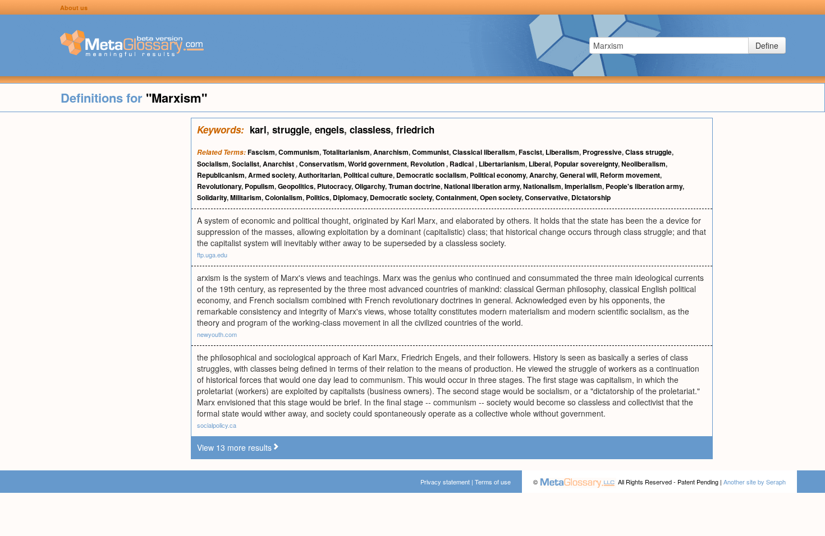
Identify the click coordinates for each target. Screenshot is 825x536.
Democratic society (401, 197)
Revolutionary (219, 186)
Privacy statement (445, 481)
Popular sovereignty (586, 164)
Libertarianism (502, 164)
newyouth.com (217, 334)
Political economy (498, 175)
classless (370, 129)
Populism (259, 186)
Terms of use (493, 481)
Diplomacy (349, 197)
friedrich (415, 129)
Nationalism (542, 186)
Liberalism (562, 152)
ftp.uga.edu (212, 254)
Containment (456, 197)
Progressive (602, 152)
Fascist (530, 152)
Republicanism (221, 175)
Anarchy (542, 175)
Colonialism (283, 197)
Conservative (546, 197)
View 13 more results (234, 447)
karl (258, 129)
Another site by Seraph (754, 481)
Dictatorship (591, 197)
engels (329, 129)
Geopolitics (296, 186)
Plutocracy (334, 186)
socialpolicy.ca (216, 425)
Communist (430, 152)
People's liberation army (644, 186)
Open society (500, 197)
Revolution (428, 164)
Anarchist (279, 164)
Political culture (368, 175)
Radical (462, 164)
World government (377, 164)
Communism (298, 152)
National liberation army (482, 186)
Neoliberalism (643, 164)
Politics (317, 197)
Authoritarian (319, 175)
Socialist (245, 164)
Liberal (540, 164)
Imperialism (583, 186)
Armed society (271, 175)
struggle (290, 129)
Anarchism (391, 152)
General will (578, 175)
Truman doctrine (414, 186)
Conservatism (322, 164)
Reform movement (630, 175)
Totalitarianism (346, 152)
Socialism (212, 164)
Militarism (246, 197)
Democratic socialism (431, 175)
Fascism (261, 152)
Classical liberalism (483, 152)
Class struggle (648, 152)
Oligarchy (370, 186)
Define (766, 45)
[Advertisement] (95, 286)
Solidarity (212, 197)
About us (74, 7)
